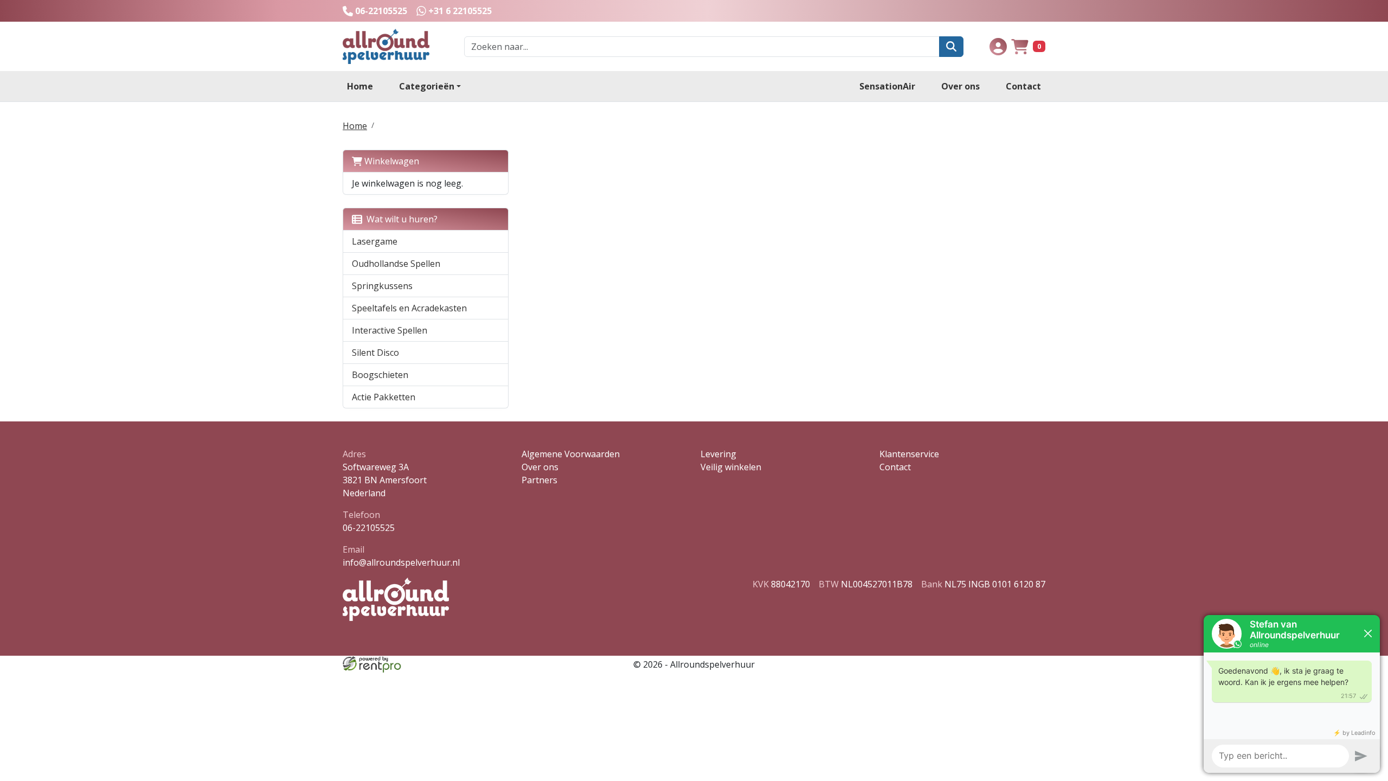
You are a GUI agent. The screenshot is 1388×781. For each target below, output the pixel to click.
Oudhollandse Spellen (396, 264)
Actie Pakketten (383, 397)
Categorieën (426, 86)
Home (360, 86)
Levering (718, 454)
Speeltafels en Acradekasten (409, 308)
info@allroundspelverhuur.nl (401, 562)
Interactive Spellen (389, 330)
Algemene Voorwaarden (571, 454)
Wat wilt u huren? (400, 219)
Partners (539, 480)
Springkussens (382, 286)
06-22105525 (369, 528)
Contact (1023, 86)
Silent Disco (375, 353)
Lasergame (374, 241)
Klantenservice (909, 454)
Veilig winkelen (731, 467)
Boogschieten (380, 375)
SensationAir (887, 86)
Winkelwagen (390, 161)
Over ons (960, 86)
